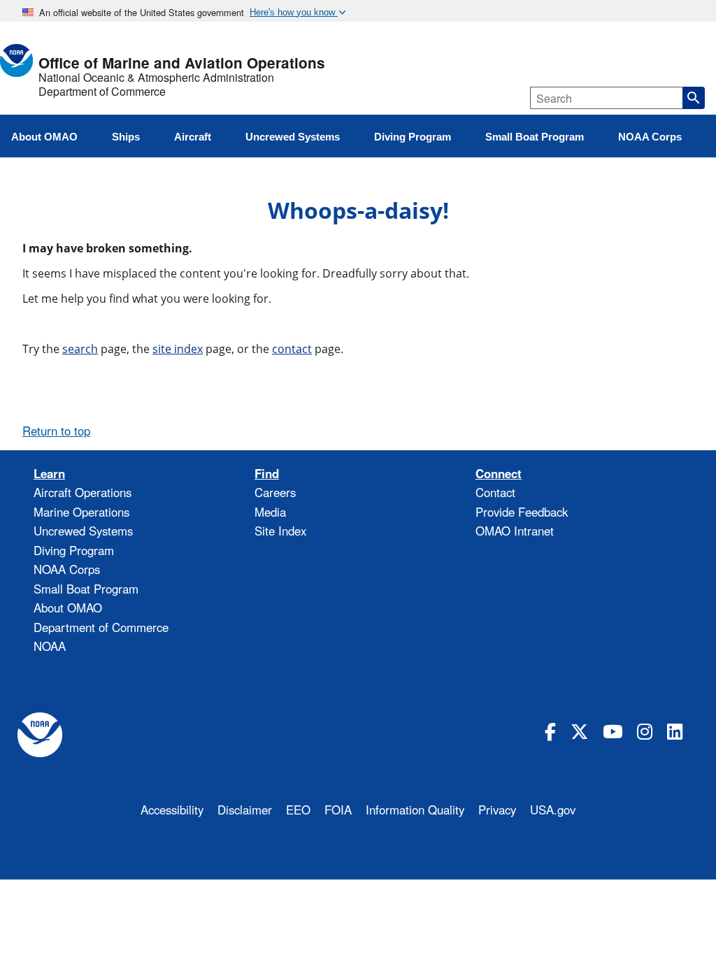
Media (270, 511)
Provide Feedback (521, 511)
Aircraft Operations (82, 492)
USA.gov (552, 809)
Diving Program (74, 550)
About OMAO (68, 607)
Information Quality (415, 809)
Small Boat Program (86, 588)
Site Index (280, 530)
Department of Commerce (102, 92)
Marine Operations (81, 511)
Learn (49, 473)
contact (292, 349)
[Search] (693, 98)
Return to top (56, 430)
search (80, 349)
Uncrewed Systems (83, 530)
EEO (298, 809)
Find (267, 473)
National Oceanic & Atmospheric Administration (156, 78)
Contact (495, 492)
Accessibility (172, 809)
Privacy (497, 809)
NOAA (50, 646)
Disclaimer (244, 809)
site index (177, 349)
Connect (498, 473)
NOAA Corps (67, 569)
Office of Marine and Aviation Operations (181, 63)
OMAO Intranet (514, 530)
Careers (275, 492)
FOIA (338, 809)
